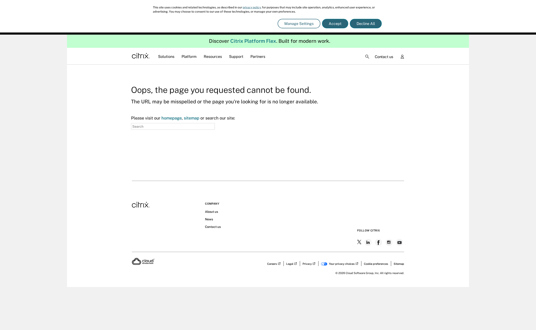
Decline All (366, 23)
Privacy (307, 263)
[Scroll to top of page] (525, 247)
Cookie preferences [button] (376, 263)
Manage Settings (299, 23)
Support (236, 56)
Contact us (384, 57)
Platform (189, 56)
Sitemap (399, 263)
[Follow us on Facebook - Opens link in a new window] (379, 242)
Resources (213, 56)
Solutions (166, 56)
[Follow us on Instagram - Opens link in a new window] (389, 242)
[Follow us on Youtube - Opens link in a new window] (400, 242)
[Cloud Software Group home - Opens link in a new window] (143, 263)
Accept (335, 23)
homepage (171, 118)
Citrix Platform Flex (253, 41)
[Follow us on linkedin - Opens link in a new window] (368, 242)
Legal (289, 263)
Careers (272, 263)
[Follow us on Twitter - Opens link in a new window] (359, 242)
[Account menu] (402, 57)
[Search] (367, 56)
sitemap (191, 118)
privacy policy (252, 7)
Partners (257, 56)
